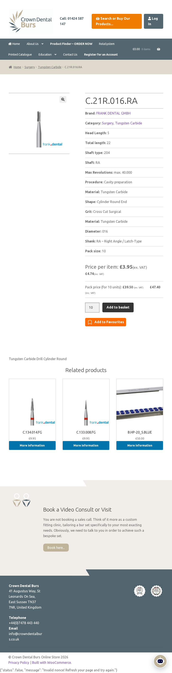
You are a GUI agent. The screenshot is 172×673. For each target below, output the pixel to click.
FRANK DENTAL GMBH (113, 113)
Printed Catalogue (20, 54)
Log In (153, 21)
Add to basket (118, 307)
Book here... (56, 547)
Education (45, 54)
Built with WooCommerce (51, 662)
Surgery (30, 67)
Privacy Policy (18, 662)
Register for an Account (101, 54)
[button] (63, 99)
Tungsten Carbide (49, 67)
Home (16, 44)
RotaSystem (107, 44)
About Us (33, 44)
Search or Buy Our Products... (113, 21)
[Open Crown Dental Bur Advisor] (160, 661)
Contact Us (70, 54)
